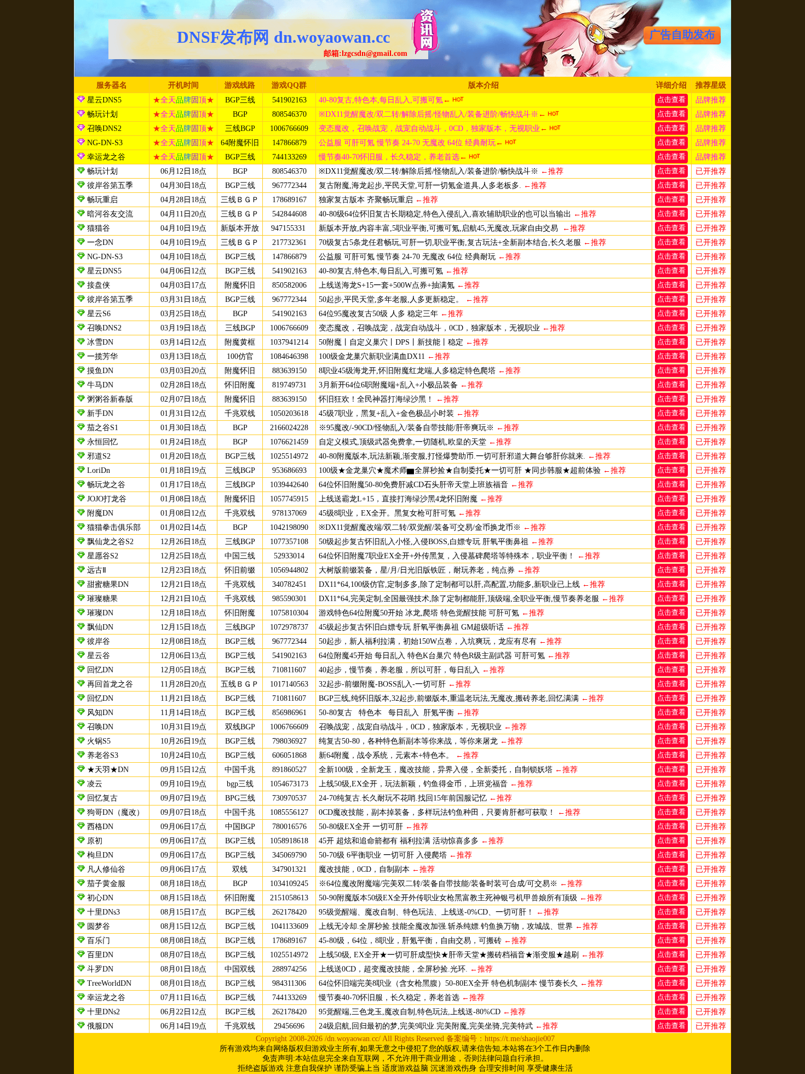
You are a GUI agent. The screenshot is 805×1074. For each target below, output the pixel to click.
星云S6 (99, 314)
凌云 (94, 784)
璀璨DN (100, 613)
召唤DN (100, 727)
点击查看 (671, 99)
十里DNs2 (103, 1012)
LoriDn (98, 470)
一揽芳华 (103, 356)
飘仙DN (100, 627)
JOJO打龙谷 (107, 499)
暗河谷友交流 (110, 214)
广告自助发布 (682, 34)
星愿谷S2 (102, 556)
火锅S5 (99, 741)
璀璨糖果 (102, 599)
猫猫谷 (98, 228)
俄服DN (100, 1026)
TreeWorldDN (109, 983)
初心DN (100, 898)
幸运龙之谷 (105, 157)
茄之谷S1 (102, 428)
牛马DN (100, 385)
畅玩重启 (102, 200)
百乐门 (98, 940)
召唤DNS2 (103, 128)
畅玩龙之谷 (106, 485)
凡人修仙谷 (106, 869)
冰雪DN (100, 342)
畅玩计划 (101, 114)
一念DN (100, 242)
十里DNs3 (103, 912)
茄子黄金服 (106, 883)
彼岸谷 (98, 641)
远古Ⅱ (96, 570)
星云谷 (98, 656)
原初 (94, 841)
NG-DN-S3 (104, 143)
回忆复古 (102, 798)
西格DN (100, 826)
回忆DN (100, 670)
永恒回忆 (102, 442)
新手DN (100, 413)
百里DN (100, 955)
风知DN (100, 713)
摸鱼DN (100, 371)
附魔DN (100, 513)
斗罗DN (100, 969)
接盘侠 (98, 285)
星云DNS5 (103, 100)
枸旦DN (100, 855)
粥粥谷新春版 (110, 399)
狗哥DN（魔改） (115, 812)
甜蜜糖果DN (108, 584)
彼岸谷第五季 (110, 185)
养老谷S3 (102, 755)
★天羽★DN (108, 769)
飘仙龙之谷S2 (110, 542)
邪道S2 (99, 456)
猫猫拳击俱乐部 (114, 527)
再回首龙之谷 (110, 684)
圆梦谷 (98, 926)
